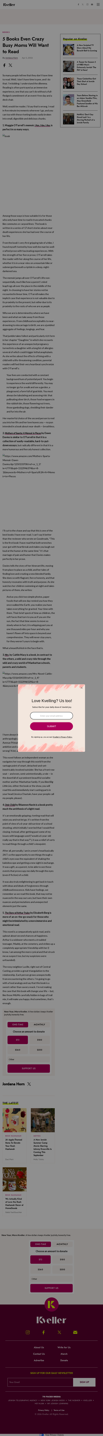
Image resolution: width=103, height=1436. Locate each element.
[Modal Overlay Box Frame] (51, 718)
